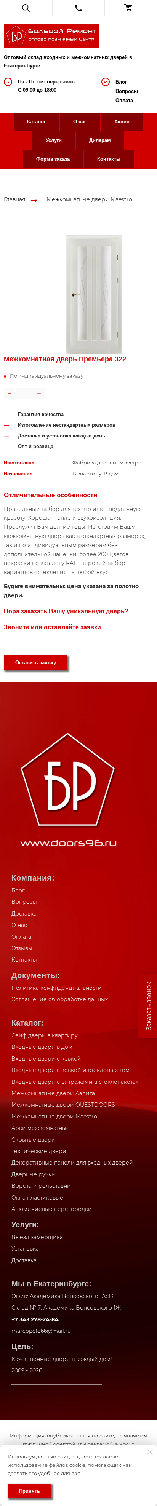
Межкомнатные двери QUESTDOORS (63, 1104)
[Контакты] (79, 8)
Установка (25, 1248)
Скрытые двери (33, 1139)
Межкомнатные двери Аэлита (53, 1093)
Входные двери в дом (41, 1046)
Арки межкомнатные (40, 1128)
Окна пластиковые (37, 1197)
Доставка (24, 913)
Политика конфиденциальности (56, 987)
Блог (121, 82)
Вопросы (126, 91)
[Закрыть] (149, 1452)
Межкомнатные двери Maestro (89, 199)
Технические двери (38, 1151)
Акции (122, 121)
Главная (14, 199)
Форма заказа (53, 159)
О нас (80, 121)
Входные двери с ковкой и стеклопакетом (70, 1070)
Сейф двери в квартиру (44, 1035)
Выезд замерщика (37, 1237)
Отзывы (21, 948)
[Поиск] (26, 8)
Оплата (124, 100)
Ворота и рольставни (41, 1185)
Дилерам (100, 140)
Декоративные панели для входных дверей (72, 1162)
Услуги (54, 140)
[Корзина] (131, 8)
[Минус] (9, 393)
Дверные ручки (33, 1174)
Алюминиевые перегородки (51, 1209)
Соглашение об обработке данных (59, 999)
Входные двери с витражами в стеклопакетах (74, 1081)
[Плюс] (39, 393)
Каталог (36, 121)
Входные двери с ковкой (46, 1058)
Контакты (108, 159)
